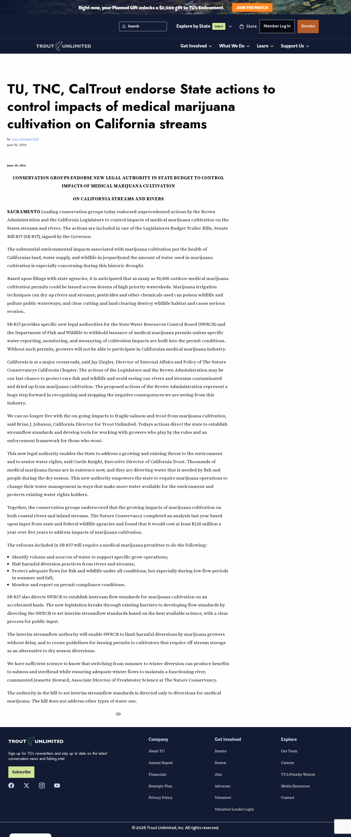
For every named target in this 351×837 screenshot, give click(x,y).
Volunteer (223, 797)
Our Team (289, 751)
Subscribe (21, 772)
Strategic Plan (160, 786)
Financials (157, 774)
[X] (26, 785)
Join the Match (252, 7)
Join (218, 774)
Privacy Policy (160, 797)
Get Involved (194, 46)
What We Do (232, 46)
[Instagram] (42, 785)
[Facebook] (11, 785)
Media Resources (295, 786)
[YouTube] (57, 785)
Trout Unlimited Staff (25, 139)
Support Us (292, 46)
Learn (262, 46)
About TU (157, 751)
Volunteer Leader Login (234, 809)
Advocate (222, 786)
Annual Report (161, 762)
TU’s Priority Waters (298, 774)
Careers (287, 762)
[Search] (124, 26)
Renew (220, 762)
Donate (308, 27)
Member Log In (277, 27)
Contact (287, 797)
